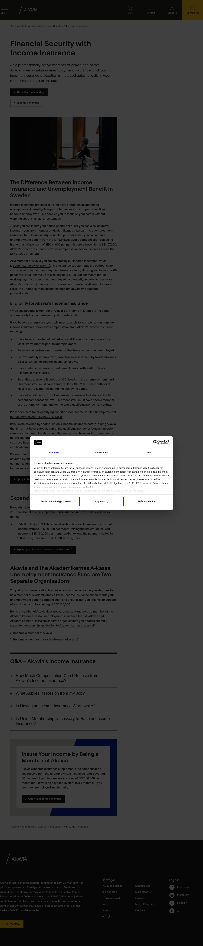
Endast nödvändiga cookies (56, 501)
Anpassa (100, 501)
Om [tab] (149, 452)
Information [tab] (101, 452)
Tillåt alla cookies (147, 501)
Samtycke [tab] (54, 452)
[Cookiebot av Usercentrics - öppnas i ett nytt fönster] (155, 442)
